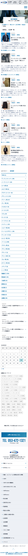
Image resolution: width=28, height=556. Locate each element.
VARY (4, 478)
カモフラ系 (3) (5, 189)
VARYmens (6, 494)
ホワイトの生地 (13, 398)
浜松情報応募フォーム (8, 538)
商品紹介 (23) (4, 277)
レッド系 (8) (4, 270)
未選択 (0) (4, 291)
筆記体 (18, 404)
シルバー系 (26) (5, 227)
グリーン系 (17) (5, 199)
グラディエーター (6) (7, 192)
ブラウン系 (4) (5, 245)
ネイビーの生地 (5, 395)
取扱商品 (5, 506)
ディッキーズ (16, 392)
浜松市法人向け (7, 502)
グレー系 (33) (4, 203)
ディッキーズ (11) (6, 235)
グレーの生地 (22, 387)
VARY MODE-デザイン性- (9, 486)
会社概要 (5, 522)
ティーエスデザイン (6, 392)
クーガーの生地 (5, 387)
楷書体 (8, 404)
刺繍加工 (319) (5, 273)
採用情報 (5, 534)
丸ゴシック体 (9, 401)
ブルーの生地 (5, 398)
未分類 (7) (4, 287)
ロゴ (3, 401)
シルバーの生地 (13, 390)
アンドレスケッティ (6, 378)
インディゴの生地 (17, 378)
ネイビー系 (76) (5, 238)
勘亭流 (15, 401)
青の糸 (20, 412)
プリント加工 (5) (5, 256)
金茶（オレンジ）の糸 (7, 412)
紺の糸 (23, 404)
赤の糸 (3, 409)
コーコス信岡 (5, 390)
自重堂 (8, 407)
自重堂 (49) (4, 298)
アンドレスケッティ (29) (7, 178)
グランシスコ (14, 387)
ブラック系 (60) (5, 249)
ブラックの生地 (20, 395)
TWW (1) (3, 175)
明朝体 (3, 404)
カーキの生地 (5, 384)
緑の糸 (3, 407)
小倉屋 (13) (4, 280)
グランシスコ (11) (6, 196)
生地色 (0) (4, 294)
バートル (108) (5, 242)
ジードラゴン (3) (5, 220)
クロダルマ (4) (5, 206)
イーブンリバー (5, 381)
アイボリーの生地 (18, 376)
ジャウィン (21, 390)
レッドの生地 (22, 398)
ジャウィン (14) (5, 224)
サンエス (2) (4, 217)
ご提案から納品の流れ (8, 514)
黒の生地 (10, 415)
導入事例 (5, 498)
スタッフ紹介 (6, 530)
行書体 (13, 407)
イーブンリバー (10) (6, 182)
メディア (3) (4, 266)
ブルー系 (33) (4, 259)
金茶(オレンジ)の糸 (16, 409)
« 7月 (2, 368)
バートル (13, 395)
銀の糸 (15, 412)
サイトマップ (22, 546)
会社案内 (5, 518)
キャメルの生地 (13, 384)
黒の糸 (15, 415)
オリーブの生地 (14, 381)
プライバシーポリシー (14, 546)
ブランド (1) (4, 252)
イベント (5, 541)
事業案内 (5, 526)
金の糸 (8, 409)
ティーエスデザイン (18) (7, 231)
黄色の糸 (4, 415)
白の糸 (13, 404)
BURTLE (10, 376)
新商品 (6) (4, 284)
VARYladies (6, 490)
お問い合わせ (5, 546)
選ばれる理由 (6, 510)
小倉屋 (20, 401)
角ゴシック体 (20, 407)
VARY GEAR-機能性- (8, 482)
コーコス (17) (4, 210)
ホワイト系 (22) (5, 263)
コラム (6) (4, 213)
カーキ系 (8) (4, 185)
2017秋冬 (4, 376)
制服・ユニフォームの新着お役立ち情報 (13, 474)
